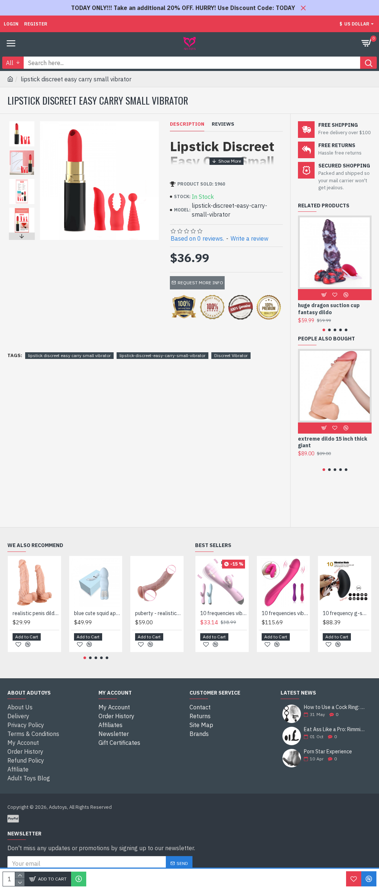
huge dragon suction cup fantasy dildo (329, 308)
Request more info (200, 282)
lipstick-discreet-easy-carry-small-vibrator (162, 355)
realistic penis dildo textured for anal (36, 613)
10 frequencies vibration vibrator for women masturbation (285, 613)
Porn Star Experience (328, 751)
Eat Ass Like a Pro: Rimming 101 (335, 729)
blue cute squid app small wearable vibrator (97, 613)
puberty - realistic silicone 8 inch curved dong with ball (158, 613)
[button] (22, 123)
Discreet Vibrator (231, 355)
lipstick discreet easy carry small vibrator (69, 355)
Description (187, 124)
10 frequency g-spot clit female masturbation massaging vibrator (346, 613)
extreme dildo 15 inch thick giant (332, 442)
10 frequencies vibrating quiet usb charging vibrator (223, 613)
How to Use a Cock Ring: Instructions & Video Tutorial (335, 707)
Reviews (223, 124)
